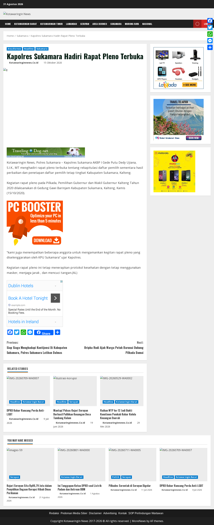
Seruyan (84, 24)
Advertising (110, 513)
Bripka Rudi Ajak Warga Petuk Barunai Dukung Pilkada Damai (113, 347)
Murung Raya (132, 24)
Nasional (147, 24)
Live (206, 24)
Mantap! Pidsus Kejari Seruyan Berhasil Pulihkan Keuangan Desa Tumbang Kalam (72, 414)
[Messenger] (210, 40)
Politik (115, 477)
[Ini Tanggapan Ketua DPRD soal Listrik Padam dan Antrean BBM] (81, 464)
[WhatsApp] (210, 34)
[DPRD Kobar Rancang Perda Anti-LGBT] (28, 391)
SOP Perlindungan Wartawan (145, 513)
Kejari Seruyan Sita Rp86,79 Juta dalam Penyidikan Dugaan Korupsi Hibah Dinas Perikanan (29, 489)
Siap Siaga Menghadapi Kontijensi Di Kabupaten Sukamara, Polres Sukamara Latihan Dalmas (37, 347)
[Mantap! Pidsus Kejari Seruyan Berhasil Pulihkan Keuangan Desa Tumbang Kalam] (75, 391)
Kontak (122, 513)
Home (8, 24)
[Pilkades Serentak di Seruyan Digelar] (132, 464)
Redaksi (54, 513)
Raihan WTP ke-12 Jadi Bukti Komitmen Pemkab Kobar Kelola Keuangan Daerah (118, 414)
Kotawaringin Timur (51, 24)
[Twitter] (210, 27)
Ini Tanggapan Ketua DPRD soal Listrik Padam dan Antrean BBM (79, 487)
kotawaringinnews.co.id (23, 62)
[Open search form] (190, 24)
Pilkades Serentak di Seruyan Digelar (130, 486)
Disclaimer (95, 513)
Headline (29, 48)
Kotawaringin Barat (25, 24)
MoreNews (139, 521)
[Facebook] (210, 20)
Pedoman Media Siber (74, 513)
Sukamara (116, 24)
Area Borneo (99, 24)
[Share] (210, 47)
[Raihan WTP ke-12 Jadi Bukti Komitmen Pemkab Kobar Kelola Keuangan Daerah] (121, 391)
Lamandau (71, 24)
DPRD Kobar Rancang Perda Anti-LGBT (25, 412)
